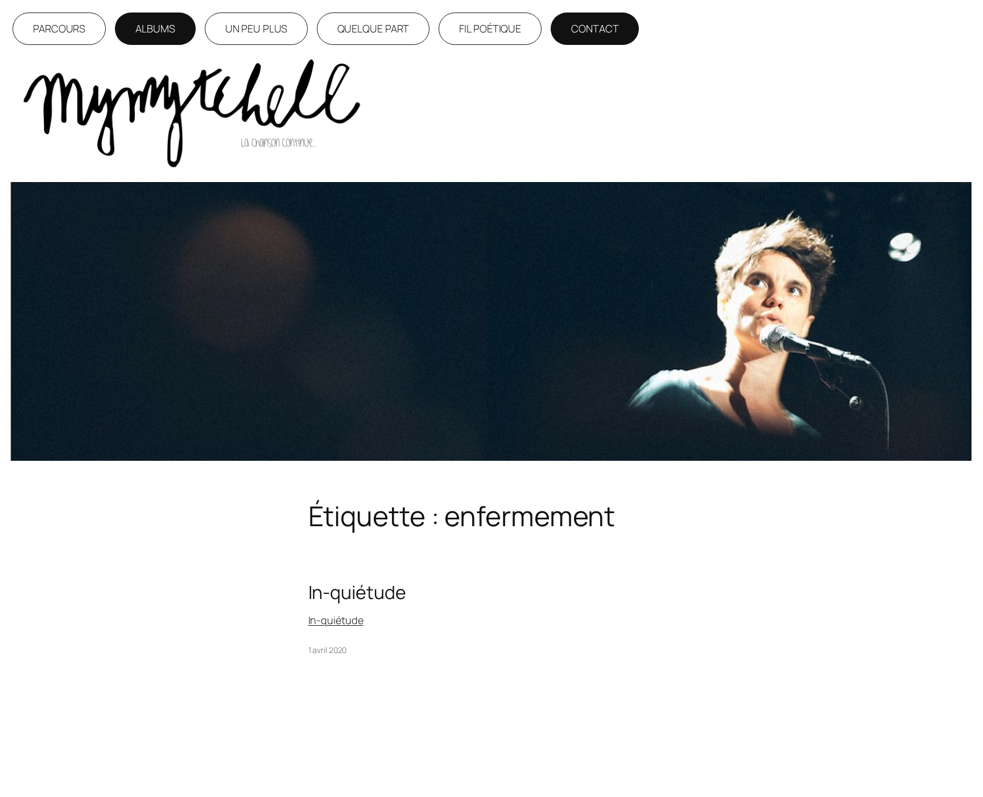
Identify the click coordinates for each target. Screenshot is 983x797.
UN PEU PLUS (256, 28)
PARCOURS (59, 28)
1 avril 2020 (327, 650)
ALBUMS (155, 28)
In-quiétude (357, 592)
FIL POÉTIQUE (490, 28)
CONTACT (594, 28)
